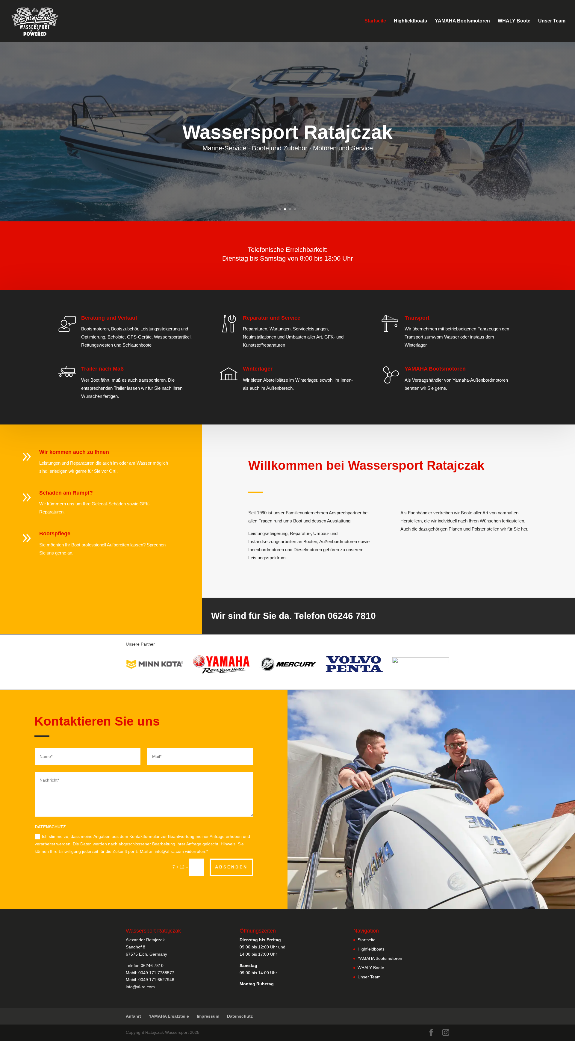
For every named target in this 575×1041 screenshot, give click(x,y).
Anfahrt (133, 1016)
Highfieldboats (410, 21)
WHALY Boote (514, 21)
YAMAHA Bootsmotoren (462, 21)
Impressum (208, 1016)
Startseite (375, 21)
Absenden (231, 867)
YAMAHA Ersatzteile (169, 1016)
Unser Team (551, 21)
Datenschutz (240, 1016)
